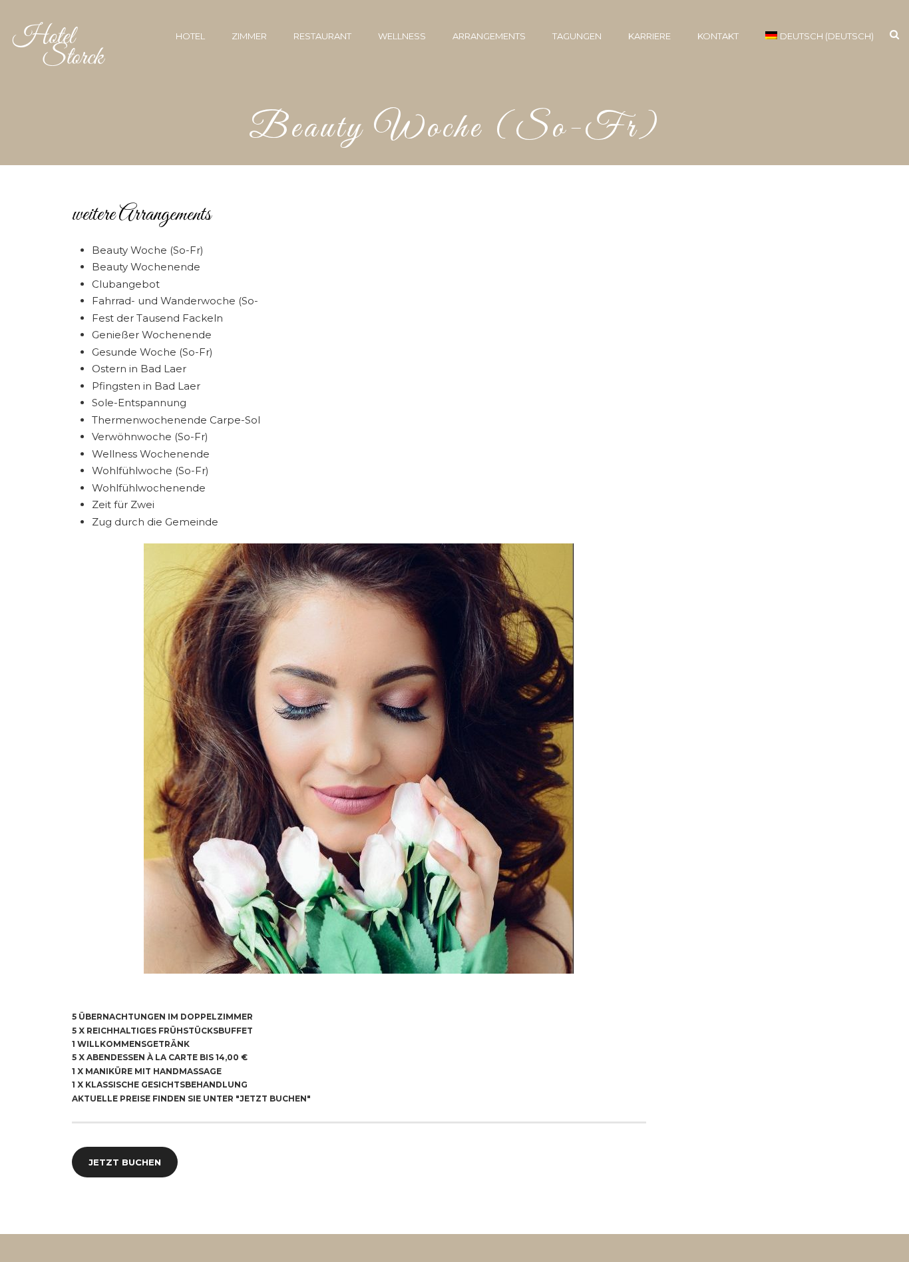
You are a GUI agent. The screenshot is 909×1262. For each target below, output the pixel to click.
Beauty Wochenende (146, 266)
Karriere (649, 36)
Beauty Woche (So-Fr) (148, 250)
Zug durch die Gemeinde (155, 521)
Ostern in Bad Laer (139, 368)
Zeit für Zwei (123, 504)
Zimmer (249, 36)
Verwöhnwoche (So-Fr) (150, 436)
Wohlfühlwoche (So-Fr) (150, 470)
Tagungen (577, 36)
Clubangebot (126, 284)
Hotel (190, 36)
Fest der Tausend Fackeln (157, 318)
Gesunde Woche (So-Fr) (152, 352)
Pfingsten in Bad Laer (146, 386)
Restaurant (322, 36)
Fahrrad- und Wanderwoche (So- (175, 300)
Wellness (402, 36)
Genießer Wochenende (152, 334)
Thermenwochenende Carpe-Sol (176, 420)
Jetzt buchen (125, 1162)
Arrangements (489, 36)
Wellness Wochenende (151, 454)
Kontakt (718, 36)
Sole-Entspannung (139, 402)
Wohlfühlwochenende (149, 487)
